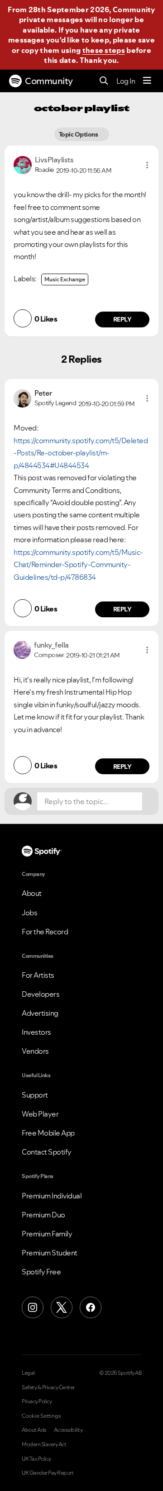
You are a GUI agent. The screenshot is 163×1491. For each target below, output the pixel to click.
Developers (40, 994)
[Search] (104, 81)
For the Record (45, 932)
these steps (103, 50)
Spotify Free (41, 1272)
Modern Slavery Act (44, 1444)
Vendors (35, 1051)
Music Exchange (64, 279)
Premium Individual (52, 1196)
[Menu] (147, 81)
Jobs (29, 913)
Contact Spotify (47, 1152)
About (32, 893)
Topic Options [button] (78, 134)
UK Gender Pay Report (47, 1473)
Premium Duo (43, 1215)
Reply (122, 319)
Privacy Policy (37, 1401)
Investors (36, 1032)
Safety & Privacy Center (48, 1387)
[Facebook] (90, 1307)
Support (35, 1095)
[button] (147, 165)
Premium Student (49, 1253)
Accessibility (68, 1430)
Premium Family (47, 1234)
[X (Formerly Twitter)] (61, 1307)
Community (49, 81)
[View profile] (23, 164)
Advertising (40, 1013)
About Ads (34, 1430)
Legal (28, 1373)
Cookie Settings (41, 1416)
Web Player (40, 1114)
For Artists (38, 975)
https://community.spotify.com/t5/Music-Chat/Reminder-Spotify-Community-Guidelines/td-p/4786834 (78, 564)
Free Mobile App (48, 1133)
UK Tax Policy (36, 1459)
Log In (125, 81)
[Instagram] (32, 1307)
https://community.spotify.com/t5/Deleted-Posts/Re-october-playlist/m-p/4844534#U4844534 (81, 452)
